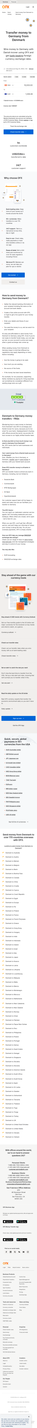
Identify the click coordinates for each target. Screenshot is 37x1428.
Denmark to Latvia (12, 965)
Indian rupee (11, 789)
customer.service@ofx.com (18, 1169)
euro (10, 784)
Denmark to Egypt (12, 898)
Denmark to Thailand (13, 1104)
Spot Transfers (6, 1287)
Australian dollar (13, 750)
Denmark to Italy (11, 953)
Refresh (31, 69)
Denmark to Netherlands (14, 999)
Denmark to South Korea (14, 1079)
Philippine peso (13, 802)
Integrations (22, 1289)
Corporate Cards (7, 1282)
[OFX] (5, 6)
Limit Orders (6, 1293)
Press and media (23, 1332)
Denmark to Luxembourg (14, 974)
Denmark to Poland (12, 1037)
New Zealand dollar (15, 793)
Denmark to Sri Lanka (13, 1087)
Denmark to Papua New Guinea (16, 1024)
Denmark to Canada (12, 878)
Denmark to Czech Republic (15, 894)
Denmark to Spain (12, 1083)
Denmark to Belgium (12, 865)
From (5, 80)
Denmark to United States (14, 1129)
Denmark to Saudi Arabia (14, 1049)
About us (5, 1360)
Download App (23, 1294)
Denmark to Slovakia (13, 1061)
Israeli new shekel (13, 763)
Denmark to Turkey (12, 1116)
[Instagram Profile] (27, 1252)
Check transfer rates (8, 1329)
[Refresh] (4, 69)
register (26, 120)
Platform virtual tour (8, 1304)
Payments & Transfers (8, 1279)
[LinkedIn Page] (10, 1252)
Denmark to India (11, 936)
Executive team (7, 1384)
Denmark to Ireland (12, 945)
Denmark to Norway (12, 1012)
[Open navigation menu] (33, 7)
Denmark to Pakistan (13, 1020)
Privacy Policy (6, 1368)
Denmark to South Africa (14, 1074)
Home (4, 12)
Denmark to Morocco (13, 994)
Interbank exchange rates (9, 1310)
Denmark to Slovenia (13, 1066)
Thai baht (11, 780)
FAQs (9, 1267)
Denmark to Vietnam (12, 1137)
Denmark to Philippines (13, 1032)
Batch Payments (23, 1286)
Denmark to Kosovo (12, 961)
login (7, 315)
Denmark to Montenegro (14, 990)
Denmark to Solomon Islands (15, 1070)
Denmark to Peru (11, 1028)
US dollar (11, 815)
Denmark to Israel (12, 949)
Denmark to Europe (12, 902)
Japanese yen (12, 758)
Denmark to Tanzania (13, 1100)
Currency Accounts (8, 1296)
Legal (4, 1363)
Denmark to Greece (12, 923)
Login (27, 7)
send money (24, 459)
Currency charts (7, 1318)
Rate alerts (5, 1315)
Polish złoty (11, 810)
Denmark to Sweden (12, 1091)
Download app (6, 1335)
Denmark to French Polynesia (15, 919)
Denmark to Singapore (13, 1057)
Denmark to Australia (13, 853)
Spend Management (24, 1279)
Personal (13, 2)
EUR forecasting (9, 555)
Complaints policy (7, 1366)
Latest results (22, 1363)
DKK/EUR (27, 535)
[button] (16, 76)
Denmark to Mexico (12, 986)
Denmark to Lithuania (13, 970)
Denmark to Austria (12, 857)
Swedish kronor (13, 797)
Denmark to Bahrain (12, 861)
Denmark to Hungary (13, 932)
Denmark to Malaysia (13, 978)
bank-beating (16, 55)
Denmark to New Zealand (14, 1008)
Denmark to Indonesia (13, 940)
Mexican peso (14, 776)
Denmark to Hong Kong (14, 928)
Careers (5, 1386)
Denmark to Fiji (11, 907)
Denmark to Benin (12, 869)
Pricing (21, 1292)
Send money (6, 1332)
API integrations (23, 1329)
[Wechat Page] (19, 1252)
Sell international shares (9, 1352)
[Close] (29, 1417)
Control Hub (22, 1276)
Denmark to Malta (12, 982)
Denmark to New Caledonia (15, 1003)
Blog (20, 1310)
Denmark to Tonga (12, 1112)
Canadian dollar (13, 767)
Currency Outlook (23, 1304)
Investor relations (23, 1368)
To (4, 89)
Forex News (22, 1307)
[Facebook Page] (6, 1252)
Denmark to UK (11, 1120)
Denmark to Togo (11, 1108)
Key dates (21, 1366)
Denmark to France (12, 915)
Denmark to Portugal (13, 1041)
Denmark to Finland (12, 911)
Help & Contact (16, 1267)
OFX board (5, 1381)
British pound (12, 754)
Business (5, 2)
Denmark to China (12, 882)
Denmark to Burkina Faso (14, 873)
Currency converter (8, 1307)
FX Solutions (6, 1285)
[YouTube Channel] (23, 1252)
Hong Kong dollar (13, 771)
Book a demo (25, 1267)
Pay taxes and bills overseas (10, 1345)
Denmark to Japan (12, 957)
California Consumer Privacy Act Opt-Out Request (8, 1373)
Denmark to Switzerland (14, 1095)
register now (13, 459)
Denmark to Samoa (12, 1045)
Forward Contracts (7, 1290)
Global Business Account (9, 1276)
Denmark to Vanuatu (12, 1133)
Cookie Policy (9, 1426)
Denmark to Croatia (12, 886)
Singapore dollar (13, 806)
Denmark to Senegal (12, 1053)
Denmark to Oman (12, 1016)
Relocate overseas (7, 1342)
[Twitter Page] (15, 1252)
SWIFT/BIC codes (7, 1321)
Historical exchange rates (9, 1312)
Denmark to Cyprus (12, 890)
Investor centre (23, 1360)
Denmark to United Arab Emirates (17, 1124)
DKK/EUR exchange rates (12, 559)
